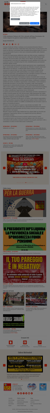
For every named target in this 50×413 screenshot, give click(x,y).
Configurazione (14, 19)
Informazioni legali (15, 16)
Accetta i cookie (34, 23)
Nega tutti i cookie (24, 23)
